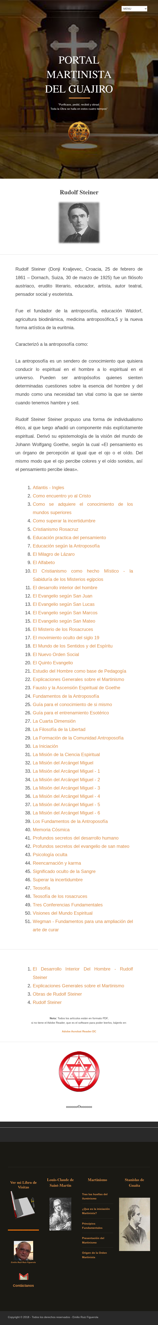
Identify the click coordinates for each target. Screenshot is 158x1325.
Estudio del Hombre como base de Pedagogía (79, 671)
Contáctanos (23, 1286)
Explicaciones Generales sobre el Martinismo (78, 679)
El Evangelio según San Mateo (64, 621)
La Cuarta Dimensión (54, 721)
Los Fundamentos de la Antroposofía (70, 821)
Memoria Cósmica (51, 829)
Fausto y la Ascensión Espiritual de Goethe (76, 687)
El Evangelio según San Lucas (64, 604)
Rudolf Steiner (47, 1002)
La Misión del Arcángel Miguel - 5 (66, 804)
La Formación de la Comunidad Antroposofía (78, 737)
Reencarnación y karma (57, 863)
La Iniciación (45, 746)
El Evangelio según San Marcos (65, 612)
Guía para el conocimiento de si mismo (72, 704)
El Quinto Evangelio (53, 662)
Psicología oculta (50, 854)
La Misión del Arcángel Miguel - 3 (66, 787)
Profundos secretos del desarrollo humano (75, 838)
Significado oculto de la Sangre (64, 871)
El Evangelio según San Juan (62, 595)
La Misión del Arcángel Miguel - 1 (66, 771)
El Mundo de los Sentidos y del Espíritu (73, 645)
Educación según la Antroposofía (66, 545)
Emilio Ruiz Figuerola (85, 1317)
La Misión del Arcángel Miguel (63, 762)
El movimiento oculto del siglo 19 (66, 637)
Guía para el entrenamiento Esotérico (71, 712)
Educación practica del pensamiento (69, 537)
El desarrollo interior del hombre (65, 587)
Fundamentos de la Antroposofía (66, 696)
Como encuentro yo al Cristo (62, 495)
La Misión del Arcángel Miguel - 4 (66, 796)
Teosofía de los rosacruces (60, 896)
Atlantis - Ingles (48, 487)
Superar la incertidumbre (58, 879)
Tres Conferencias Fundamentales (68, 904)
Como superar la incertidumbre (64, 520)
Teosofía (41, 888)
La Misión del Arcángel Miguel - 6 (66, 812)
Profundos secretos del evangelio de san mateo (81, 846)
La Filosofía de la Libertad (59, 729)
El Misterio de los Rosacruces (63, 629)
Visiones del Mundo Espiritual (62, 913)
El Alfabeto (44, 562)
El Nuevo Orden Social (56, 654)
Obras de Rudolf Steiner (57, 994)
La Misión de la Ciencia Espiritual (66, 754)
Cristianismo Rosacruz (55, 529)
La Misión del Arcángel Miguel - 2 (66, 779)
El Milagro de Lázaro (54, 554)
